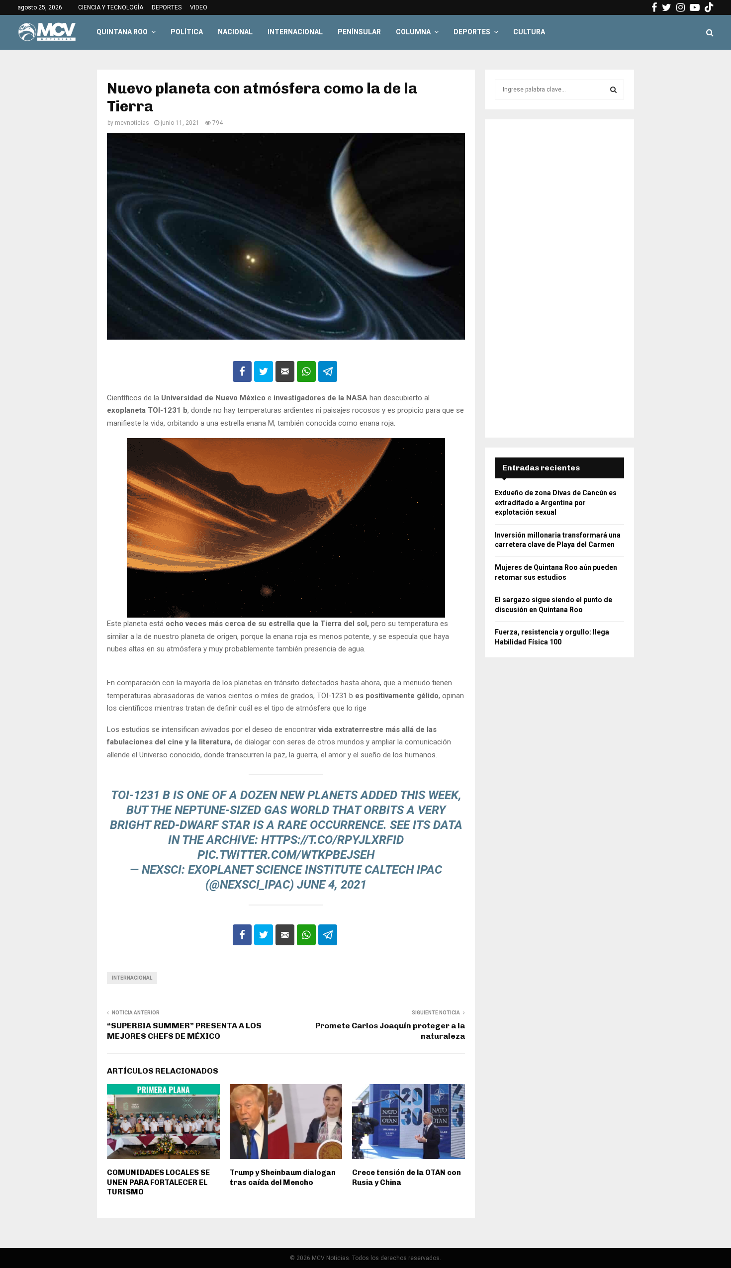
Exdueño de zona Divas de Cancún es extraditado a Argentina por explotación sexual (556, 502)
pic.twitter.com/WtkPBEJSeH (285, 855)
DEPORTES (167, 7)
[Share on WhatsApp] (306, 371)
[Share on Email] (284, 371)
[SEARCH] (613, 89)
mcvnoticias (132, 122)
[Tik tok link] (709, 7)
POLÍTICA (187, 32)
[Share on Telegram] (327, 371)
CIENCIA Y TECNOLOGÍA (110, 7)
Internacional (132, 978)
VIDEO (198, 7)
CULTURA (529, 32)
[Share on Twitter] (263, 371)
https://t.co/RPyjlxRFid (332, 840)
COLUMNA (413, 32)
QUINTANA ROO (122, 32)
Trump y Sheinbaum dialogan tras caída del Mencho (283, 1177)
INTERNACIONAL (295, 32)
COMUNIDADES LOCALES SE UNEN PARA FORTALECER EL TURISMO (158, 1182)
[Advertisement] (559, 278)
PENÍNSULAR (359, 32)
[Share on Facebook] (242, 371)
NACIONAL (235, 32)
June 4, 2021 (331, 885)
